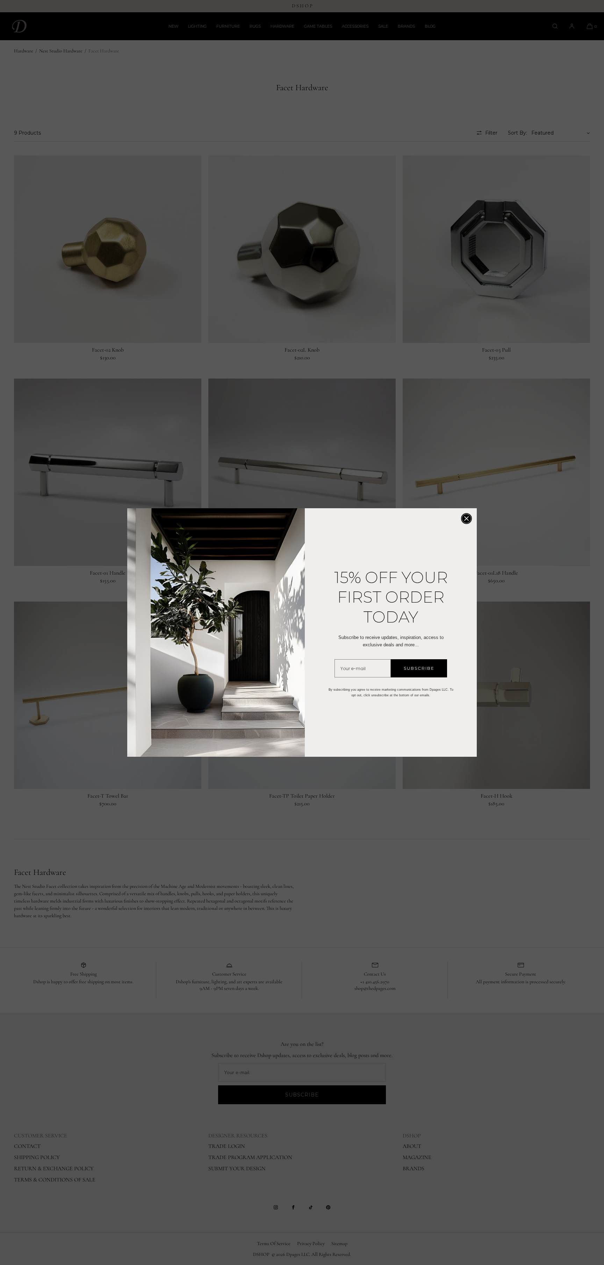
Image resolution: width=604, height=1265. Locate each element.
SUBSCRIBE (419, 668)
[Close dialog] (466, 518)
